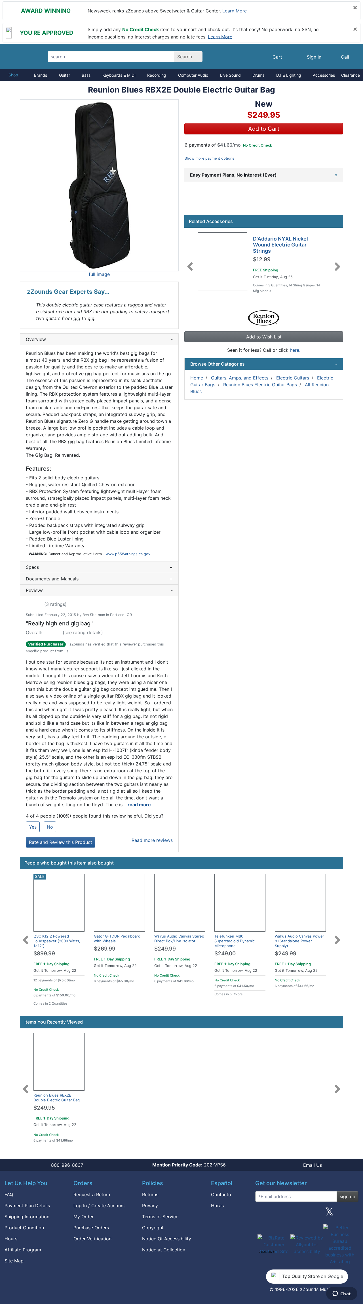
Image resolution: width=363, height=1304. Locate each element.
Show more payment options (209, 158)
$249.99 (165, 949)
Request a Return (91, 1194)
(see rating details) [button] (83, 632)
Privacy (150, 1205)
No (50, 827)
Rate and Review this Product (60, 842)
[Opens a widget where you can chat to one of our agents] (341, 1294)
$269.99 (104, 949)
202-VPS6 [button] (189, 1165)
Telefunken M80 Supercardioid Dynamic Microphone (234, 941)
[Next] (337, 263)
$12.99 (262, 259)
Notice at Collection (163, 1249)
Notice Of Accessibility (166, 1238)
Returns (150, 1194)
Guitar (64, 75)
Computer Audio (193, 75)
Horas (217, 1205)
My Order (83, 1216)
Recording (156, 75)
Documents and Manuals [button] (99, 578)
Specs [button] (99, 567)
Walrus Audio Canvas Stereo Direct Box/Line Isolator (179, 938)
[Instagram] (307, 1214)
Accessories (324, 75)
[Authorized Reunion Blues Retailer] (263, 317)
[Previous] (190, 263)
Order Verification (92, 1238)
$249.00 (225, 953)
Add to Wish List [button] (264, 337)
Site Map (14, 1261)
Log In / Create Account (99, 1205)
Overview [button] (99, 339)
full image (99, 274)
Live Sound (230, 75)
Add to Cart (263, 128)
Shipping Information (27, 1216)
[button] (99, 185)
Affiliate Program (23, 1249)
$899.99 (44, 953)
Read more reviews (152, 840)
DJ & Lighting (288, 75)
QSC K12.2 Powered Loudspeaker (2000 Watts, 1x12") (56, 941)
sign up (347, 1196)
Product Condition (24, 1227)
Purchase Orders (91, 1227)
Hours (11, 1238)
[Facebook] (284, 1214)
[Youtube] (352, 1214)
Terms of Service (160, 1216)
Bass (86, 75)
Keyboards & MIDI (119, 75)
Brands (40, 75)
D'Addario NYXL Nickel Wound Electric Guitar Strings (280, 245)
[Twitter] (329, 1214)
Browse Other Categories (263, 364)
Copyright (153, 1227)
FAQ (9, 1194)
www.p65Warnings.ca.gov (128, 554)
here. (295, 350)
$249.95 (44, 1108)
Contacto (221, 1194)
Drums (258, 75)
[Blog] (262, 1214)
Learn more (234, 11)
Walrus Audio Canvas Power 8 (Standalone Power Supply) (299, 941)
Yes (33, 827)
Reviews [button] (99, 590)
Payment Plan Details (27, 1205)
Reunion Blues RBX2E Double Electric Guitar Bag (56, 1097)
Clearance (350, 75)
